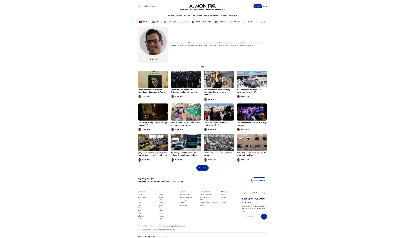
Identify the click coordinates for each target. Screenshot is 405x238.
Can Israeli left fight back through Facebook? (152, 123)
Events (153, 6)
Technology (197, 16)
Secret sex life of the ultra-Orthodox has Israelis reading (184, 90)
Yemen (161, 205)
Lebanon (140, 216)
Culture (187, 16)
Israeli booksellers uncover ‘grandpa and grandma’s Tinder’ (152, 90)
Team (223, 200)
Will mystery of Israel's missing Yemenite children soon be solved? (217, 92)
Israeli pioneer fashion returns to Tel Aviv (218, 154)
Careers (223, 203)
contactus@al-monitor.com (166, 230)
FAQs (202, 200)
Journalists (224, 197)
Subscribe (258, 6)
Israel (139, 205)
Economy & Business (211, 16)
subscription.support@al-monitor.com (174, 226)
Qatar (140, 213)
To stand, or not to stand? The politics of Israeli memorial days (184, 154)
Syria (139, 219)
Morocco (161, 216)
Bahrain (161, 200)
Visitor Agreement (205, 194)
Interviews (233, 16)
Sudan (161, 210)
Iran (139, 200)
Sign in (265, 6)
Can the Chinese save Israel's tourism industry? (216, 123)
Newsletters (146, 6)
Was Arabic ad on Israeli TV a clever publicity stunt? (250, 90)
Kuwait (161, 203)
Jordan (161, 194)
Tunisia (161, 213)
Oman (161, 197)
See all (262, 22)
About (223, 194)
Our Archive (183, 205)
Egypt (139, 210)
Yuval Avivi (153, 59)
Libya (160, 208)
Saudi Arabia (142, 197)
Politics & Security (175, 16)
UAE (139, 203)
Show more (202, 168)
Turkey (140, 194)
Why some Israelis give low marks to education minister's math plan (152, 154)
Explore (224, 16)
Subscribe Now (259, 180)
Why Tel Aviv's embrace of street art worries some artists (185, 123)
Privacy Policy (204, 197)
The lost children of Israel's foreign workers (252, 123)
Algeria (161, 219)
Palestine (140, 208)
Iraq (160, 192)
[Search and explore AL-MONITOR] (139, 6)
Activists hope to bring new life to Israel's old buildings (251, 154)
